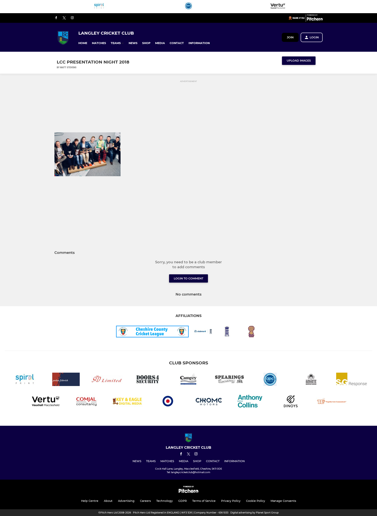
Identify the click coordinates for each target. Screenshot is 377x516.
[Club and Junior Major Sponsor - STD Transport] (107, 380)
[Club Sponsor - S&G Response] (352, 380)
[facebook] (56, 18)
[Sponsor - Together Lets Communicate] (331, 401)
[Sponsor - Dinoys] (290, 401)
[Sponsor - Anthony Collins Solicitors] (249, 401)
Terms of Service (204, 501)
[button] (83, 43)
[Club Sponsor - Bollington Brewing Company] (311, 380)
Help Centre (89, 501)
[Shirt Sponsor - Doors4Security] (147, 380)
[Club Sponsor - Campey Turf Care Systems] (188, 380)
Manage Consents (283, 501)
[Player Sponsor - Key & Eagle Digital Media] (127, 401)
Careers (145, 501)
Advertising (126, 501)
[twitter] (64, 18)
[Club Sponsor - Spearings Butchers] (229, 380)
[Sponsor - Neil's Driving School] (168, 401)
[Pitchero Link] (315, 19)
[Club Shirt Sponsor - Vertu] (278, 6)
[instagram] (72, 18)
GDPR (182, 501)
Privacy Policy (231, 501)
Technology (164, 501)
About (108, 501)
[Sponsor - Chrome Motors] (209, 401)
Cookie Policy (255, 501)
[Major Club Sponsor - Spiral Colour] (99, 6)
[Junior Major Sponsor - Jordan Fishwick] (66, 380)
